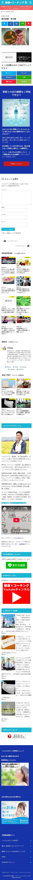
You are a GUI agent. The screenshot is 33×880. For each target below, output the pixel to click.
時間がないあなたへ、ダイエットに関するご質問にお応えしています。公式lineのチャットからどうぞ (17, 7)
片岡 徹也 (10, 348)
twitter (4, 857)
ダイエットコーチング (25, 872)
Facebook (23, 367)
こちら (18, 538)
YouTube (21, 369)
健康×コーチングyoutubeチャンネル (13, 851)
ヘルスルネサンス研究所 (10, 840)
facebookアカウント (8, 862)
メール (3, 214)
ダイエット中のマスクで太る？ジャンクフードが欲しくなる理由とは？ (23, 685)
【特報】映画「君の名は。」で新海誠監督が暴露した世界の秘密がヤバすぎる (23, 618)
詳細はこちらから (16, 164)
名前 (3, 207)
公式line (21, 544)
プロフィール (14, 872)
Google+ (13, 369)
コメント (4, 189)
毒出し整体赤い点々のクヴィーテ (13, 846)
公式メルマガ (5, 872)
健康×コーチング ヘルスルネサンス (20, 875)
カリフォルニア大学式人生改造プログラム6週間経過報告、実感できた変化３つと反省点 (23, 661)
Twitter (16, 367)
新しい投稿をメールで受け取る (12, 233)
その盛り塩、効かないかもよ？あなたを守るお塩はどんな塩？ (23, 705)
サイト (3, 221)
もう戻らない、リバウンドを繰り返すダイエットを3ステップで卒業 (23, 639)
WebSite (9, 367)
